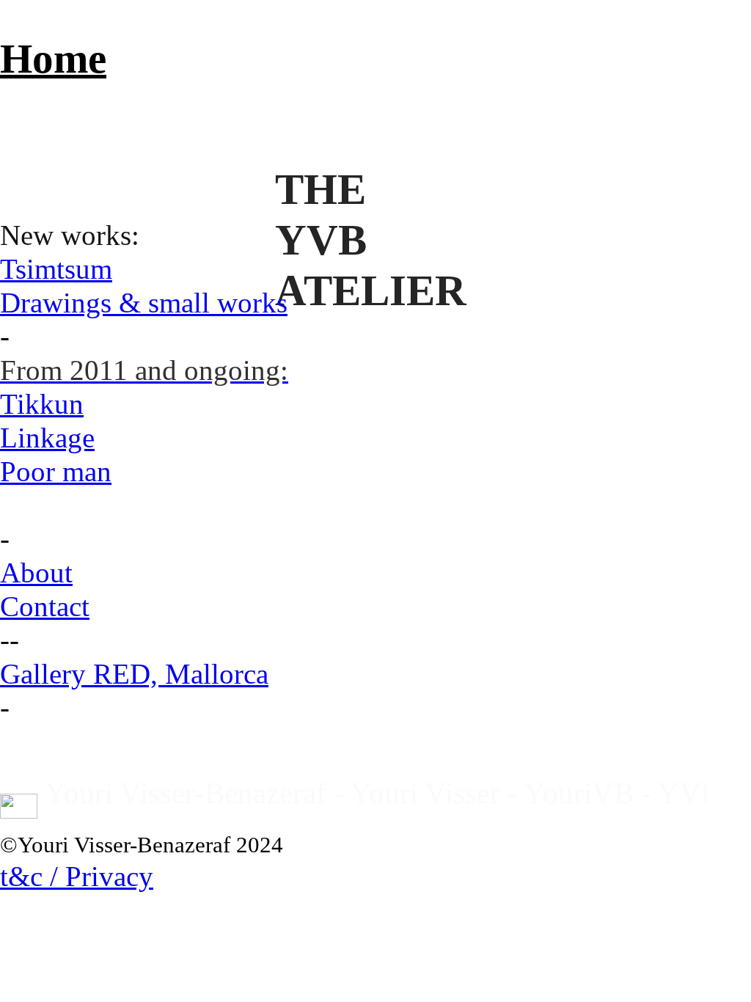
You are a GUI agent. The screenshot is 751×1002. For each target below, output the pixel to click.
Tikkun (42, 404)
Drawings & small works (143, 303)
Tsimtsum (56, 269)
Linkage (47, 438)
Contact (44, 606)
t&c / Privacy (76, 876)
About (36, 573)
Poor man (55, 472)
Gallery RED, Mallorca (134, 674)
